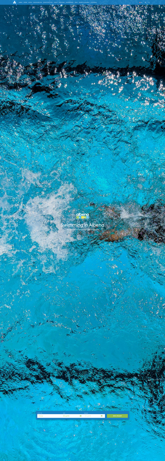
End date (86, 413)
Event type (39, 413)
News (76, 2)
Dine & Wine (62, 2)
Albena (20, 2)
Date (64, 413)
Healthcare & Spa (37, 2)
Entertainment (69, 2)
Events (55, 2)
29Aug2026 (88, 416)
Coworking (94, 2)
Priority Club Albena (84, 2)
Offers (25, 2)
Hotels (30, 2)
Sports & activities (48, 2)
